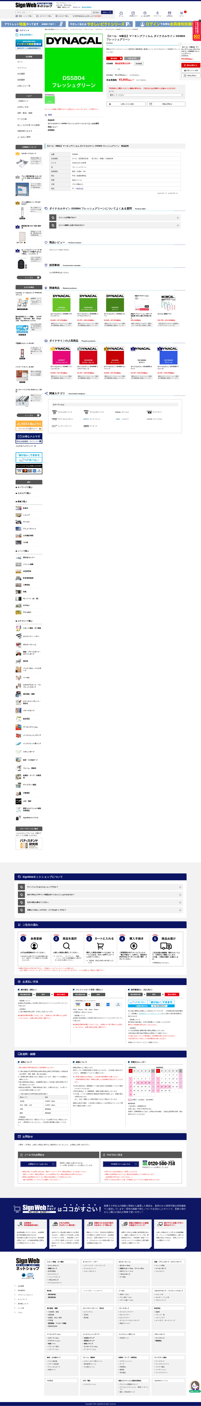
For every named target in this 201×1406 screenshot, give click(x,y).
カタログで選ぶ (63, 16)
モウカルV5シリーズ (97, 412)
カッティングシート (65, 426)
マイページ (22, 68)
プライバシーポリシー (25, 1295)
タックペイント (95, 419)
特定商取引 (21, 1290)
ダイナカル (125, 412)
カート (20, 62)
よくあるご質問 (23, 137)
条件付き (80, 188)
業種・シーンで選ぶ (25, 16)
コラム (20, 1312)
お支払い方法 (22, 107)
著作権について (23, 1304)
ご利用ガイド (22, 101)
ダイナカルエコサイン (65, 419)
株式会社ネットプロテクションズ (150, 1013)
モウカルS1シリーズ (65, 412)
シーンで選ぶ (22, 551)
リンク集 (21, 1308)
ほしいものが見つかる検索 (28, 125)
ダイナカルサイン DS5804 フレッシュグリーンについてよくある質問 (73, 123)
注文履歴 (21, 74)
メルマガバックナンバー (25, 446)
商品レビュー (53, 127)
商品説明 (51, 120)
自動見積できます (24, 131)
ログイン (76, 7)
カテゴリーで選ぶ (46, 16)
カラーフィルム (58, 404)
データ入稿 (22, 119)
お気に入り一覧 (23, 86)
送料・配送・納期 (24, 113)
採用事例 (51, 130)
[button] (46, 310)
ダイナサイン (157, 412)
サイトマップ (22, 1299)
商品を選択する (192, 65)
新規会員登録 (86, 7)
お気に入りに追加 (127, 104)
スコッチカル (157, 419)
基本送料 (114, 58)
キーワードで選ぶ (24, 487)
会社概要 (21, 1286)
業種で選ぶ (21, 502)
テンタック (93, 426)
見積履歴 (21, 80)
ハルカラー (125, 419)
